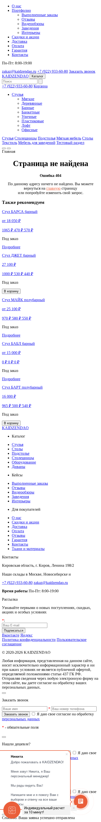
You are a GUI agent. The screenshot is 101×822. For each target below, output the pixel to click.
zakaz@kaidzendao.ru (19, 71)
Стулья (17, 94)
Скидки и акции (25, 37)
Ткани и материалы (28, 549)
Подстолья (46, 138)
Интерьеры (31, 32)
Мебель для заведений (36, 143)
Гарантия (19, 50)
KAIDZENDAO (15, 76)
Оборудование (24, 462)
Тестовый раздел (70, 143)
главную (53, 188)
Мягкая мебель (68, 138)
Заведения (30, 28)
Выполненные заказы (40, 15)
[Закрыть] (4, 693)
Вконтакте (10, 635)
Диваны (18, 467)
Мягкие (28, 99)
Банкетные (31, 112)
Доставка (19, 41)
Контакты (20, 55)
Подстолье (20, 453)
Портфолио (21, 10)
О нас (16, 6)
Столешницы (25, 138)
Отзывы (28, 19)
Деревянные (32, 103)
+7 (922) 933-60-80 (52, 71)
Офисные (30, 130)
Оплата (18, 46)
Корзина (41, 86)
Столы (87, 138)
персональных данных (21, 719)
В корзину (11, 291)
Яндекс (26, 635)
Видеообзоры (33, 24)
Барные (28, 108)
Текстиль (9, 143)
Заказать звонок (82, 71)
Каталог (37, 76)
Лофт (26, 125)
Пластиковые (33, 121)
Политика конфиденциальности (29, 640)
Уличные (29, 116)
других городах (85, 574)
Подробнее (11, 247)
